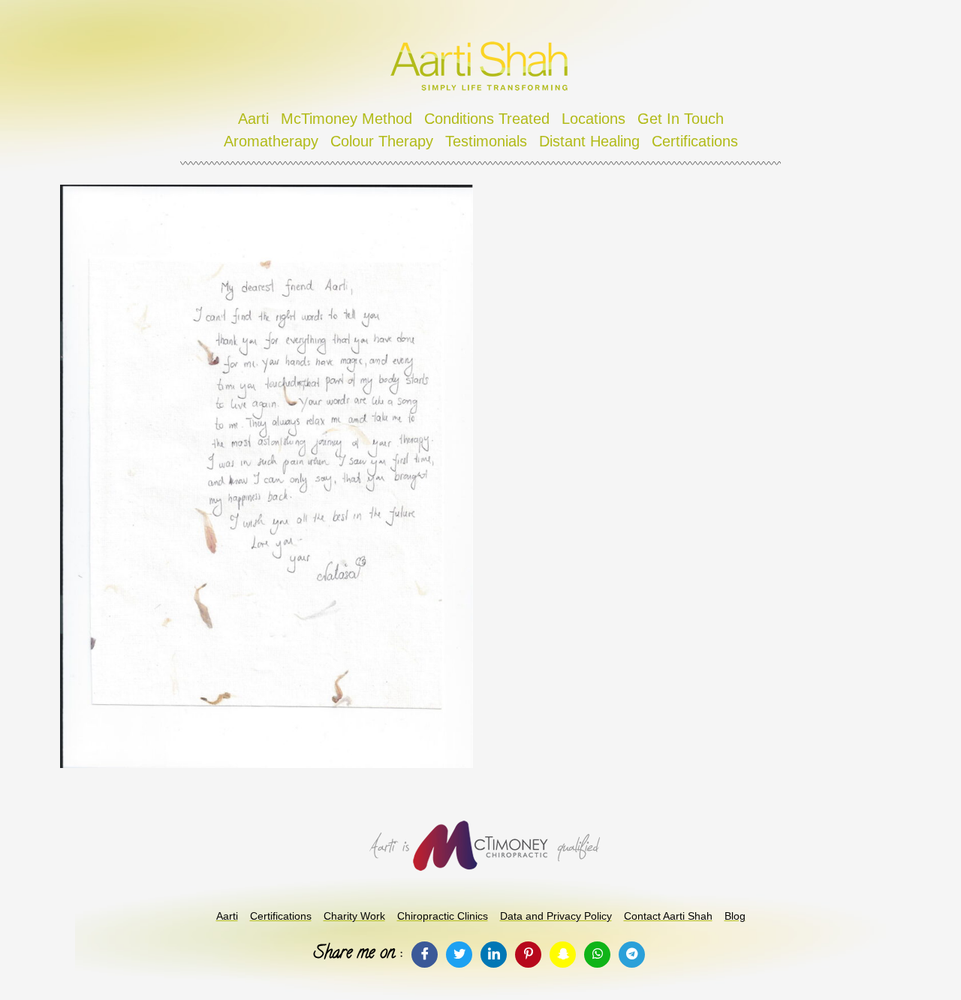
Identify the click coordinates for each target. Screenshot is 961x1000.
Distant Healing (589, 141)
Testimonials (486, 141)
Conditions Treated (487, 118)
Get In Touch (680, 118)
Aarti (253, 118)
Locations (593, 118)
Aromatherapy (271, 141)
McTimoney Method (346, 118)
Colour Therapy (381, 141)
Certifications (695, 141)
